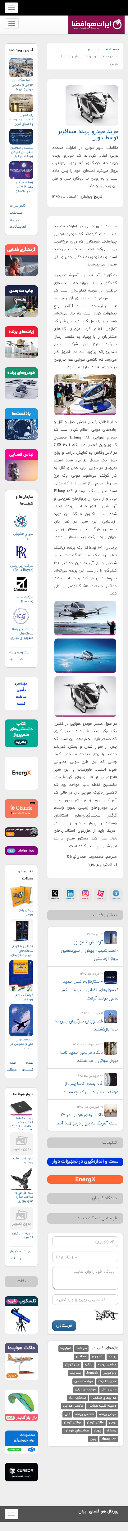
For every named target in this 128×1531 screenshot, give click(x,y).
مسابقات (16, 212)
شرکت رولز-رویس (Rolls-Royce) (21, 567)
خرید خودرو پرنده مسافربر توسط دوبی (88, 135)
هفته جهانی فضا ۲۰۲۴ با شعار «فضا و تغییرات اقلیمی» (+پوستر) (24, 187)
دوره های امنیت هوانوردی (22, 1160)
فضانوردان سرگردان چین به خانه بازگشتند (86, 1025)
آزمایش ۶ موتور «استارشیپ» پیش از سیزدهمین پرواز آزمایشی (89, 950)
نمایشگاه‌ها (17, 226)
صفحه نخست (108, 49)
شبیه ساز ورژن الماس (22, 1235)
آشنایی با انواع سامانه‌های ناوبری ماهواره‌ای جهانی (21, 951)
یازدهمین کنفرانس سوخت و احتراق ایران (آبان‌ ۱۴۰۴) (21, 119)
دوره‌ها (14, 219)
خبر (90, 49)
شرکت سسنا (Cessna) (24, 599)
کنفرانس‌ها (17, 205)
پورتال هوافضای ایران (98, 1510)
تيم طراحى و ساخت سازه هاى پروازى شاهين (24, 1197)
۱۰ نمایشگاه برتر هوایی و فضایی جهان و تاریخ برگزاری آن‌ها (22, 84)
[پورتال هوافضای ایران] (96, 19)
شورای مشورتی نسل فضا (23, 536)
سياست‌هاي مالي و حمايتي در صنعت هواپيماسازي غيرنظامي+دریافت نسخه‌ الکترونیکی (21, 1044)
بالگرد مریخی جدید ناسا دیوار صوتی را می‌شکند (89, 1057)
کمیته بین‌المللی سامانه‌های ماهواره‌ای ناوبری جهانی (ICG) (21, 633)
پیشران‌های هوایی (25, 912)
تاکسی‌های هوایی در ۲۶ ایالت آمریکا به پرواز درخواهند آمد (87, 1119)
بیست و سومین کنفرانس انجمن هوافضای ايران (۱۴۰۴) (22, 152)
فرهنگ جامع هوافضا (24, 997)
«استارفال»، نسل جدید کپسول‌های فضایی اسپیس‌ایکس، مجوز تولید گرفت (88, 990)
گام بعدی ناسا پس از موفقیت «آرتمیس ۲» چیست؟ (90, 1088)
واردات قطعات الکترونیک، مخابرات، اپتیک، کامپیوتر (21, 1123)
